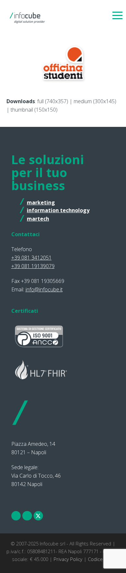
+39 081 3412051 (31, 257)
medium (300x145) (95, 101)
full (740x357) (52, 101)
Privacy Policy (68, 559)
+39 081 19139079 (33, 266)
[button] (117, 15)
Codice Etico (101, 559)
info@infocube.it (44, 289)
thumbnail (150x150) (34, 109)
